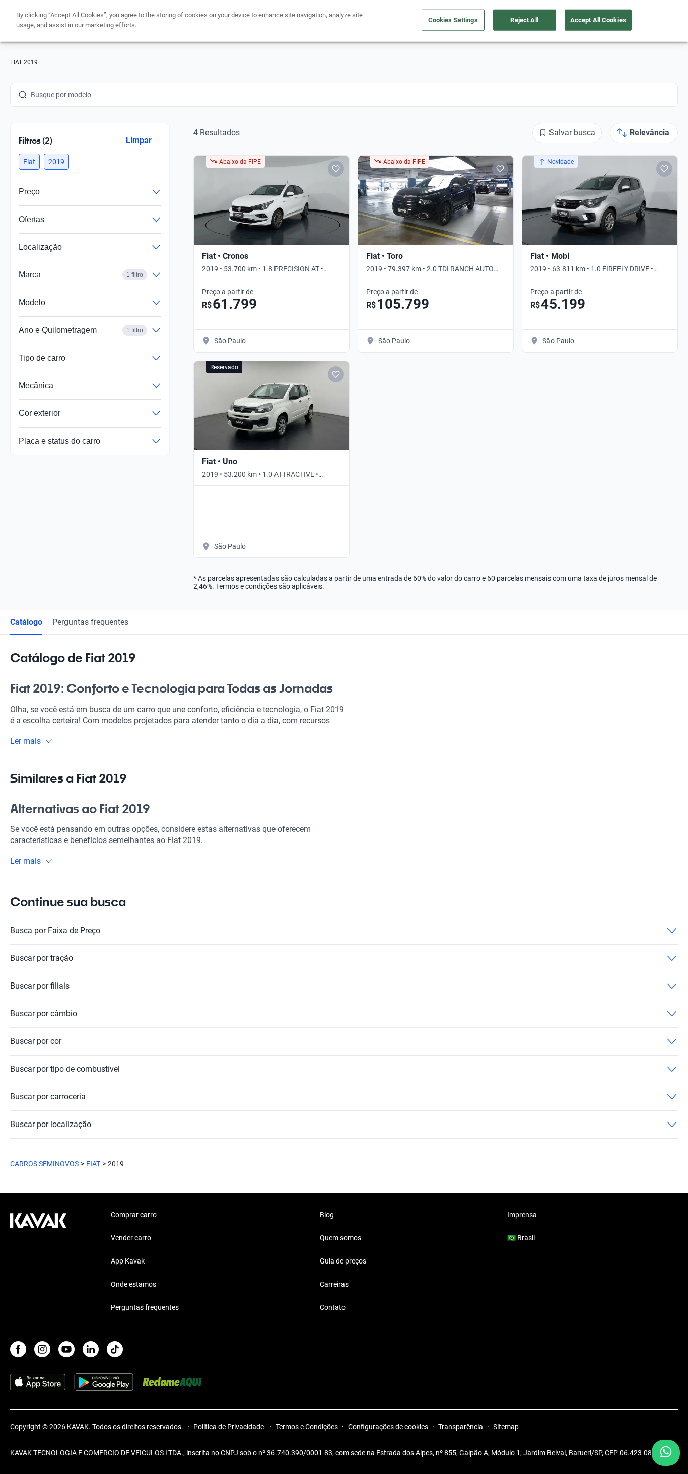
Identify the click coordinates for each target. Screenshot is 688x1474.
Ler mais (25, 741)
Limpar (139, 140)
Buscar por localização (50, 1124)
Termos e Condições (307, 1427)
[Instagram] (42, 1349)
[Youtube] (66, 1349)
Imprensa (522, 1215)
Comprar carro (134, 1215)
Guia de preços (343, 1261)
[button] (29, 162)
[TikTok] (115, 1349)
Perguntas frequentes (90, 622)
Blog (327, 1215)
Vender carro (131, 1238)
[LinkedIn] (91, 1349)
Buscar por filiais (40, 986)
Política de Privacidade (229, 1427)
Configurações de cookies (388, 1427)
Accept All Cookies (598, 20)
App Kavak (128, 1261)
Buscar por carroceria (48, 1096)
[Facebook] (18, 1349)
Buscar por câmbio (43, 1013)
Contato (333, 1307)
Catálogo (26, 622)
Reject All (524, 20)
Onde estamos (133, 1284)
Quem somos (340, 1238)
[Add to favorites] (336, 169)
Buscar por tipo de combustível (65, 1069)
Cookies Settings (453, 20)
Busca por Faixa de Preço (55, 930)
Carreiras (334, 1284)
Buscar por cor (35, 1041)
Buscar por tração (41, 958)
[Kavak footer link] (38, 1262)
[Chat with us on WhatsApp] (666, 1453)
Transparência (460, 1427)
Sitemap (506, 1427)
